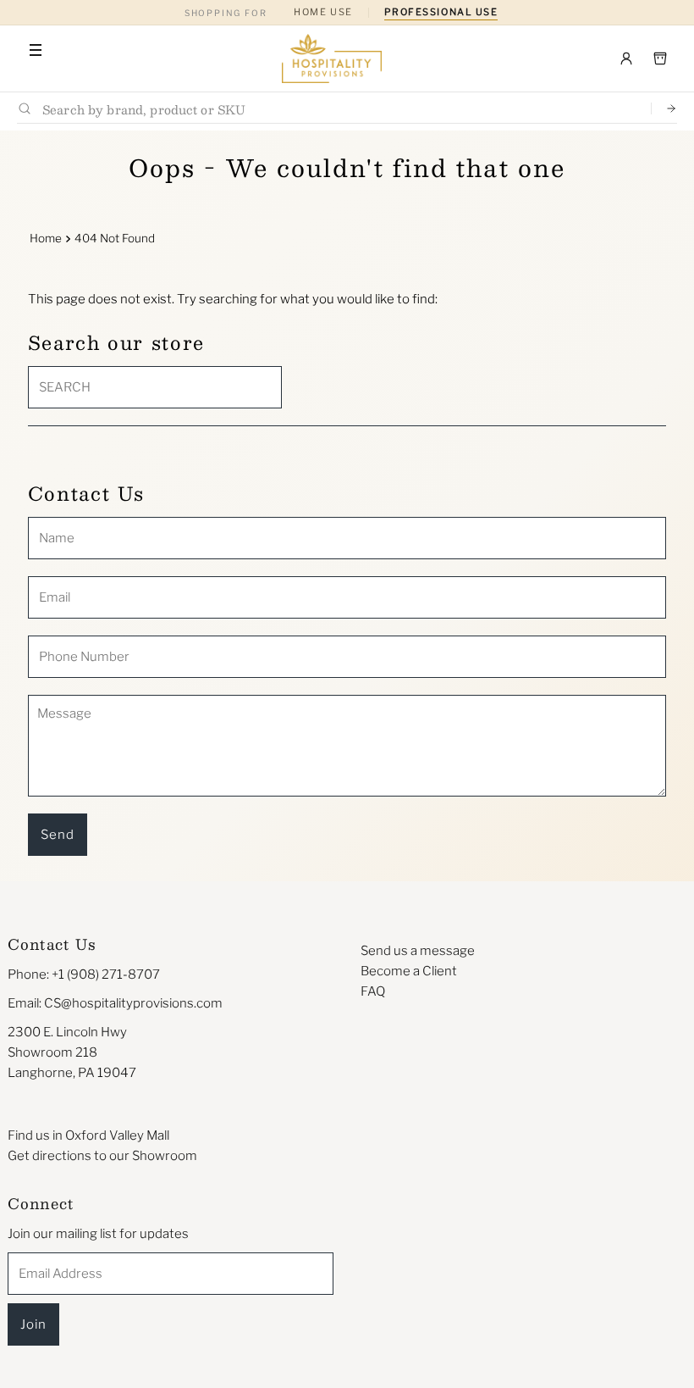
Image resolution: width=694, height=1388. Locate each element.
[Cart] (660, 58)
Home (46, 238)
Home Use (323, 12)
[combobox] (339, 109)
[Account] (626, 58)
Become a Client (409, 971)
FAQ (373, 991)
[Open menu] (35, 50)
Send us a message (418, 950)
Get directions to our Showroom (102, 1155)
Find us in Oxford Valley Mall (88, 1135)
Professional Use (441, 12)
